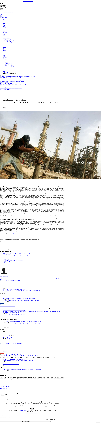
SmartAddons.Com (9, 415)
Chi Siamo (4, 46)
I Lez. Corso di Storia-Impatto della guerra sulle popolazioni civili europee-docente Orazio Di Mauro (22, 323)
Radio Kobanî (5, 262)
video (1, 279)
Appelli (1, 342)
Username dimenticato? (9, 68)
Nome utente (3, 5)
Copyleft (10, 405)
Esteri (4, 49)
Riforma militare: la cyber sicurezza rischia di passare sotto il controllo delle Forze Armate (17, 76)
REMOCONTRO (6, 72)
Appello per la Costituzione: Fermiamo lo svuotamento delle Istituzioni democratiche (19, 315)
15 (11, 337)
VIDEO (6, 59)
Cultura (4, 51)
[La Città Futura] (3, 17)
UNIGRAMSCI (5, 54)
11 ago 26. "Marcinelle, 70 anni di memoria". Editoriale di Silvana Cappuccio (17, 371)
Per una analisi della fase (5, 82)
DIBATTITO (5, 55)
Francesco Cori (6, 256)
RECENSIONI (5, 52)
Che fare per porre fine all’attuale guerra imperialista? (11, 88)
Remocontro (5, 108)
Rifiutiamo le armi (6, 350)
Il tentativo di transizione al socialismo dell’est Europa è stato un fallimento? (17, 258)
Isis (3, 247)
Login (1, 15)
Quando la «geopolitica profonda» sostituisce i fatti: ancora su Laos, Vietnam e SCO (16, 87)
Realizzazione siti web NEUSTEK (32, 413)
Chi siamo (24, 1)
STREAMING (7, 61)
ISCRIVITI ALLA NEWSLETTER (10, 65)
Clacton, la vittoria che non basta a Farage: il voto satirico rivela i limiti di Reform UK (16, 78)
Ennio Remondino (6, 106)
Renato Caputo (7, 259)
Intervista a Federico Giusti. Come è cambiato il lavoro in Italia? (12, 281)
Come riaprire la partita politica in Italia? (8, 83)
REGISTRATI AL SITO (9, 64)
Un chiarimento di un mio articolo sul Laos (11, 364)
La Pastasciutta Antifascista (8, 287)
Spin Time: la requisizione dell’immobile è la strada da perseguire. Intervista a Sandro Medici (21, 300)
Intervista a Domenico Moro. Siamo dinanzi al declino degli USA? (13, 84)
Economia (4, 50)
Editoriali (4, 47)
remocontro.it (11, 233)
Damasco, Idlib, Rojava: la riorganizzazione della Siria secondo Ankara (16, 253)
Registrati (2, 14)
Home (4, 44)
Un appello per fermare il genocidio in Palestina (9, 344)
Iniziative (4, 56)
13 (7, 337)
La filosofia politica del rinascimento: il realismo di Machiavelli (12, 81)
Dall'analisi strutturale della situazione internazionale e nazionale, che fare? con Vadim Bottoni (21, 290)
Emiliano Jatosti (7, 263)
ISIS (3, 245)
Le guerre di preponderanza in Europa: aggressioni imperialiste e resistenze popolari (17, 85)
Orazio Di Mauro (7, 254)
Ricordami (4, 7)
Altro (3, 58)
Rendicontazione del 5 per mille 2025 (7, 306)
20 (7, 338)
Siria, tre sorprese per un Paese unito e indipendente (13, 260)
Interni (4, 48)
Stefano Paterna (7, 261)
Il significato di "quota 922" (5, 89)
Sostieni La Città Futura (29, 1)
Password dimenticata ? (9, 66)
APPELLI (6, 62)
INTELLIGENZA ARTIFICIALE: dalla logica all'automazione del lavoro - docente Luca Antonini (20, 326)
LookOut (53, 180)
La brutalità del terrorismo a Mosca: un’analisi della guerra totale (15, 255)
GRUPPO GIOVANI (8, 63)
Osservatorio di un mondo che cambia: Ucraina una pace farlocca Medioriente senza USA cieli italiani (22, 296)
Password (2, 6)
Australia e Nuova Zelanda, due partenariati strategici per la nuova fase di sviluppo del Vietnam (19, 80)
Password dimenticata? (7, 11)
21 (9, 338)
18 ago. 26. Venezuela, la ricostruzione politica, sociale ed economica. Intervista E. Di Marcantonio (22, 369)
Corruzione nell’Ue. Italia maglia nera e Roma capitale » (21, 249)
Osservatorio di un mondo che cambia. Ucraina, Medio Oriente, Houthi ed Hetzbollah (19, 298)
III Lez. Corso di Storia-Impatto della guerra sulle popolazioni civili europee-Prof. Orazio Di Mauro (22, 321)
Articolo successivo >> (59, 278)
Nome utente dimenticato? (8, 12)
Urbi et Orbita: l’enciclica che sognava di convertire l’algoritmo (12, 77)
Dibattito (2, 353)
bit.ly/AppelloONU (18, 346)
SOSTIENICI (5, 57)
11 (3, 337)
